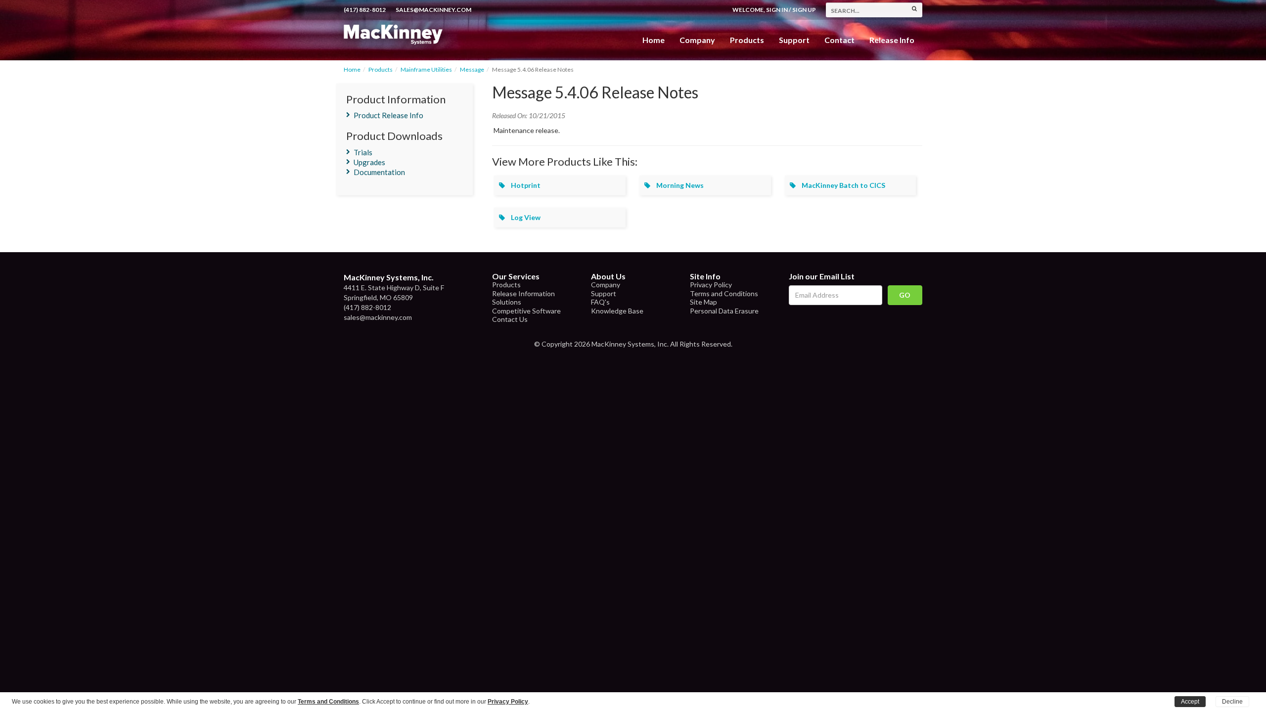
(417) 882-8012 (365, 9)
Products (380, 69)
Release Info (891, 39)
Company (697, 39)
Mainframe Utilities (426, 69)
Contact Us (510, 319)
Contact (839, 39)
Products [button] (747, 39)
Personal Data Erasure (724, 311)
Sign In (777, 9)
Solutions (506, 302)
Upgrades (369, 162)
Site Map (703, 302)
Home (653, 39)
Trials (363, 152)
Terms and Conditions (724, 293)
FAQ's (600, 302)
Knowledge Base (617, 311)
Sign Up (804, 9)
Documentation (379, 172)
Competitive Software (526, 311)
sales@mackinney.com (433, 9)
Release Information (523, 293)
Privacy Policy (711, 284)
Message (472, 69)
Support (794, 39)
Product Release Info (388, 115)
